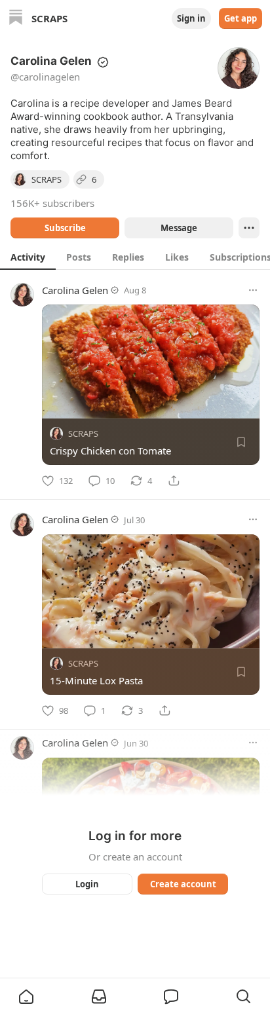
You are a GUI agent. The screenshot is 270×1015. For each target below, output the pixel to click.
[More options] (252, 290)
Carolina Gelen (75, 290)
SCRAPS (83, 433)
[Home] (16, 18)
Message (179, 228)
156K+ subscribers (52, 203)
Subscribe (65, 228)
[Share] (174, 480)
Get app (240, 18)
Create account (183, 884)
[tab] (28, 257)
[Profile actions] (249, 227)
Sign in (191, 18)
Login (87, 884)
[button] (26, 996)
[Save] (241, 442)
